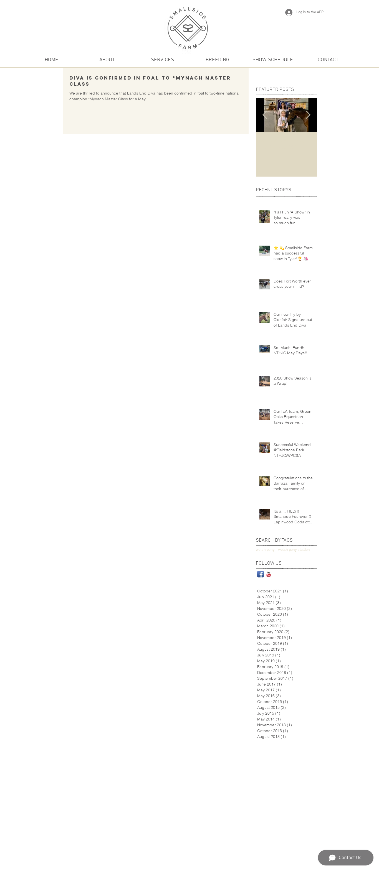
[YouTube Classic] (268, 574)
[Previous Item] (264, 115)
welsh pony (265, 549)
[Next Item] (307, 115)
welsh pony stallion (294, 549)
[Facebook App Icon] (260, 574)
